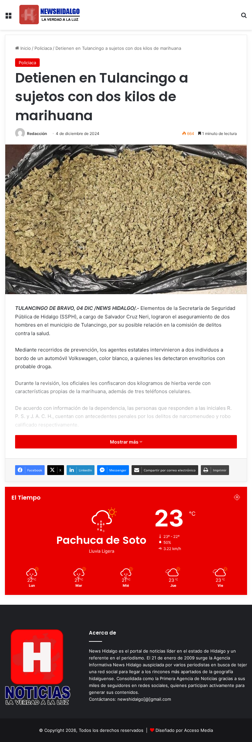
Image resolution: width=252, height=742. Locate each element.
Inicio (25, 48)
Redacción (37, 133)
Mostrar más (124, 442)
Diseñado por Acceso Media (184, 730)
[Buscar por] (244, 17)
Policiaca (43, 48)
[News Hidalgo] (49, 15)
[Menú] (8, 17)
